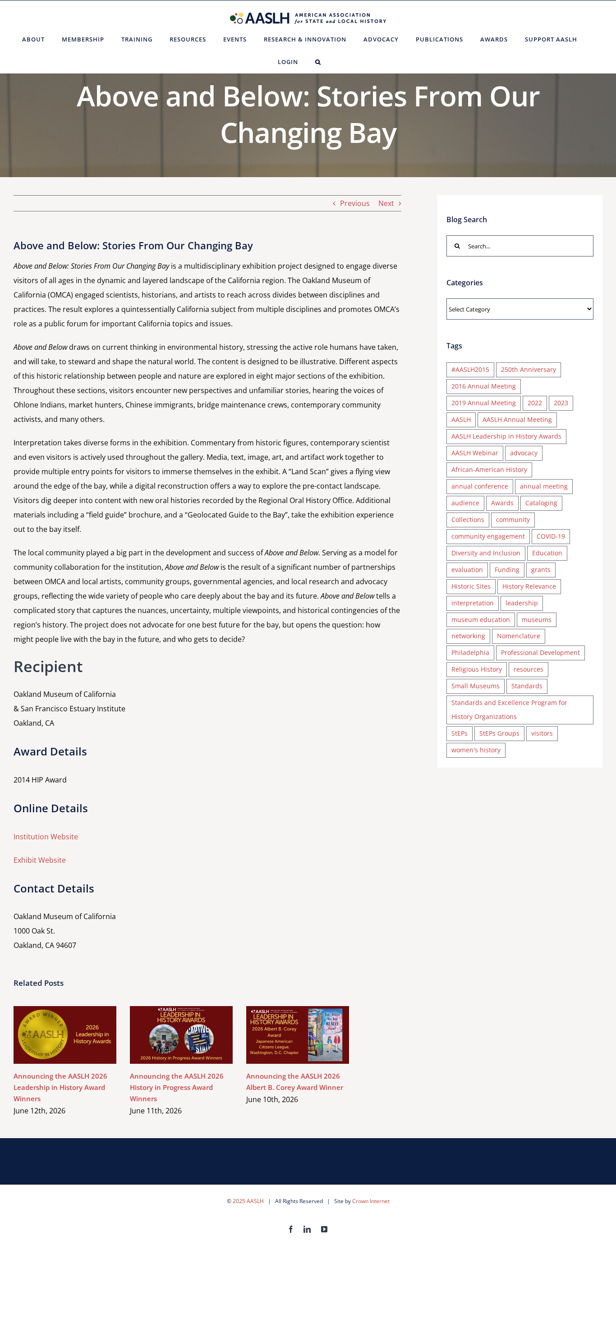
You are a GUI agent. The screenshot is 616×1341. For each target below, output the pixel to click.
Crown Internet (371, 1201)
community (513, 519)
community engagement (488, 536)
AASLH (461, 419)
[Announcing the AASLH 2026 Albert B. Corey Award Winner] (297, 1035)
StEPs (459, 733)
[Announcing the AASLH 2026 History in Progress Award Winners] (181, 1035)
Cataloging (541, 503)
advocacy (524, 453)
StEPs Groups (499, 733)
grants (541, 569)
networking (468, 636)
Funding (507, 569)
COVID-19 (551, 536)
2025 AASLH (248, 1201)
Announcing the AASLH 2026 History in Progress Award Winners (168, 1035)
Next (386, 203)
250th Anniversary (528, 369)
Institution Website (46, 837)
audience (465, 503)
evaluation (467, 569)
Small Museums (475, 686)
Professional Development (540, 652)
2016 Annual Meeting (483, 386)
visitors (542, 733)
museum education (480, 619)
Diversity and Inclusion (485, 553)
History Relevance (529, 586)
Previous (355, 203)
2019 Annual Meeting (483, 402)
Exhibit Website (40, 860)
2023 (561, 402)
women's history (476, 750)
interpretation (472, 603)
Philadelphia (470, 652)
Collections (467, 519)
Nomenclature (518, 636)
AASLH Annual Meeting (517, 419)
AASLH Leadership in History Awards (506, 436)
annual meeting (544, 486)
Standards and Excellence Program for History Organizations (509, 709)
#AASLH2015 (470, 369)
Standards (526, 686)
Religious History (476, 669)
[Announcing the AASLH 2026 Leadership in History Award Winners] (65, 1035)
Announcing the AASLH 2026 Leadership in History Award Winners (52, 1035)
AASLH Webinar (474, 453)
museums (537, 619)
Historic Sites (471, 586)
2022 (535, 402)
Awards (502, 503)
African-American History (489, 469)
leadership (522, 603)
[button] (318, 61)
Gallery (78, 1035)
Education (547, 553)
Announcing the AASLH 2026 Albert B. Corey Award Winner (285, 1035)
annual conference (479, 486)
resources (528, 669)
